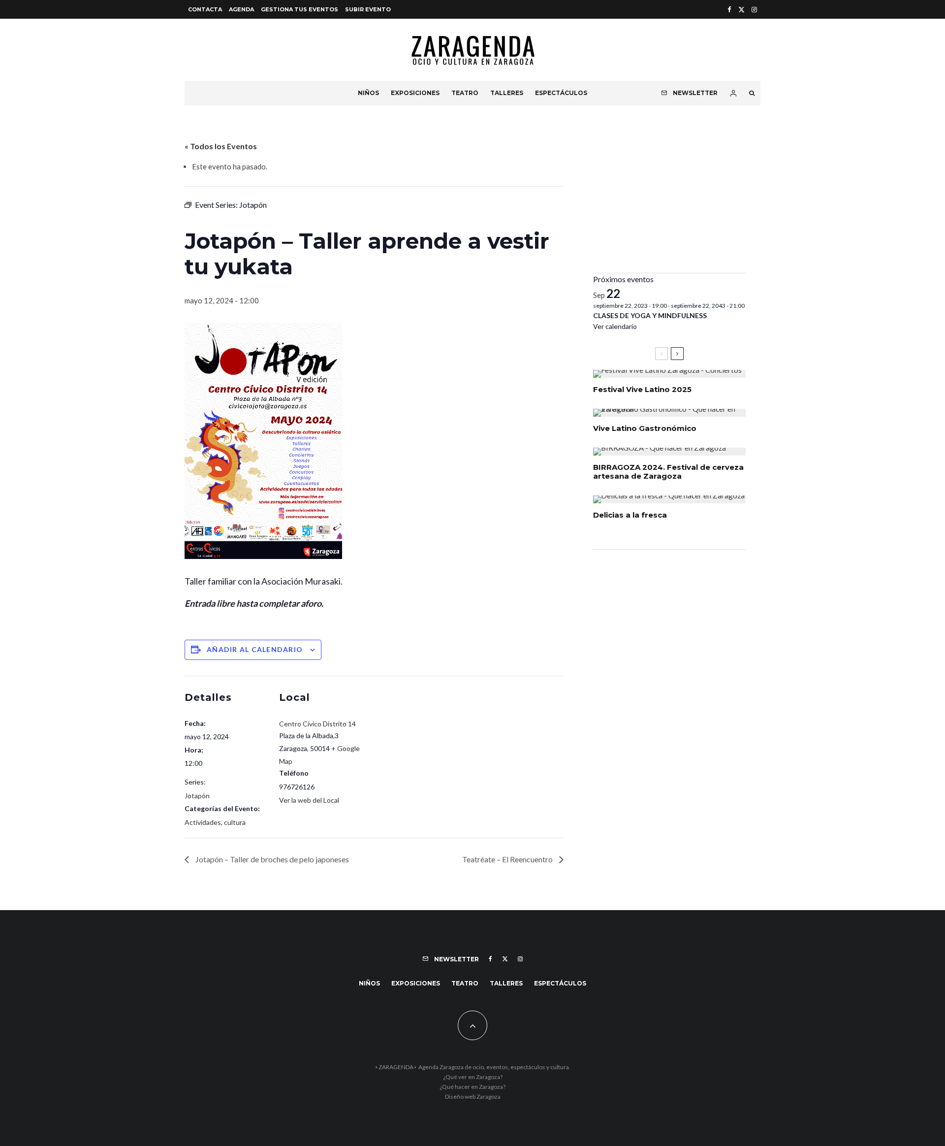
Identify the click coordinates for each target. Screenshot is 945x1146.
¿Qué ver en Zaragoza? (473, 1077)
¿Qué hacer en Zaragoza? (472, 1086)
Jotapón (197, 795)
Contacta (205, 9)
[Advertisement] (669, 196)
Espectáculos (561, 93)
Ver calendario (615, 326)
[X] (741, 9)
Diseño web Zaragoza (473, 1096)
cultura (235, 822)
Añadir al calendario (255, 649)
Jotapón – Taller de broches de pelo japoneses (271, 859)
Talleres (506, 93)
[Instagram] (754, 9)
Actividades (203, 822)
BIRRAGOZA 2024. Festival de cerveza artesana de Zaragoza (668, 472)
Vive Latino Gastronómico (644, 428)
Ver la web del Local (309, 800)
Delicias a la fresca (630, 515)
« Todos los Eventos (221, 146)
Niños (368, 93)
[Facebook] (729, 9)
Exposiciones (415, 93)
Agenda (241, 9)
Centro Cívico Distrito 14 (317, 724)
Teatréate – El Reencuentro (508, 859)
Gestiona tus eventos (299, 9)
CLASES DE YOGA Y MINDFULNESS (650, 315)
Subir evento (368, 9)
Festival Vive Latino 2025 (642, 389)
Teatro (464, 93)
